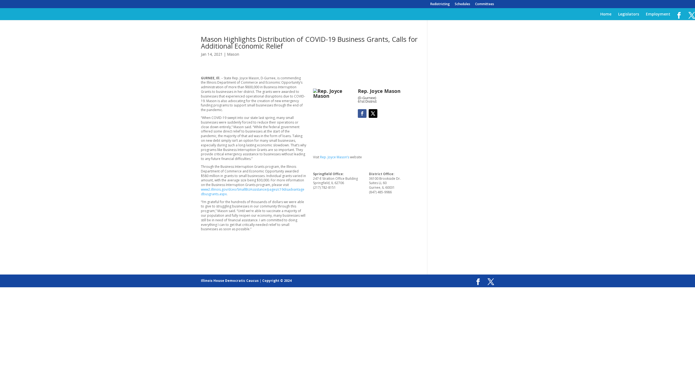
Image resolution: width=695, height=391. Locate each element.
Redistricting (440, 4)
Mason (233, 54)
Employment (658, 14)
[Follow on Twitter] (373, 113)
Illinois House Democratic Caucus (230, 280)
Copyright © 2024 (277, 280)
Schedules (462, 4)
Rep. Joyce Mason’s (334, 157)
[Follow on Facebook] (362, 113)
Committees (484, 4)
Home (605, 14)
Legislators (628, 14)
